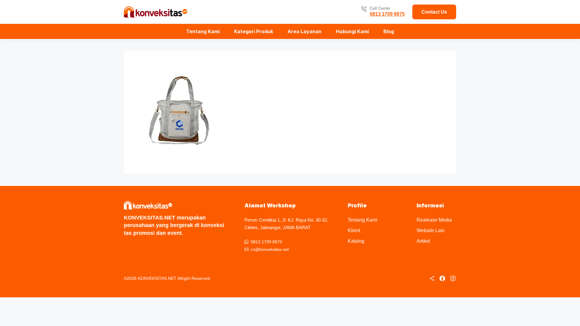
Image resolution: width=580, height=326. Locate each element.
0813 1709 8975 (387, 14)
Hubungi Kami (352, 31)
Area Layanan (304, 31)
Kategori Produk (253, 31)
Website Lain (431, 230)
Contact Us (434, 11)
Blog (388, 31)
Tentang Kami (203, 31)
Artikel (423, 241)
